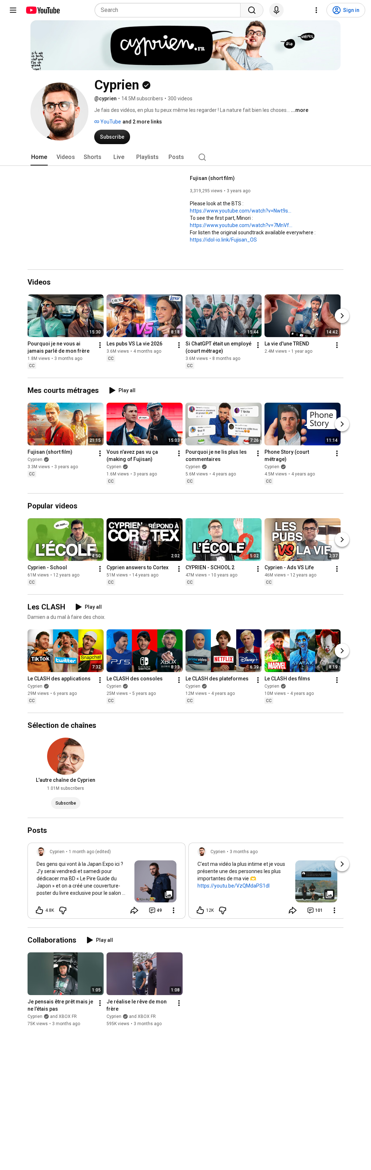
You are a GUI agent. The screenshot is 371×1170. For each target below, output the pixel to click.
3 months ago (244, 851)
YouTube (110, 122)
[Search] (251, 10)
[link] (106, 882)
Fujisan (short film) (212, 178)
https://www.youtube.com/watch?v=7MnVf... (241, 225)
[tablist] (185, 157)
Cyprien (35, 459)
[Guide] (13, 10)
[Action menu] (173, 910)
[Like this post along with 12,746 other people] (200, 910)
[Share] (134, 910)
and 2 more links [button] (142, 122)
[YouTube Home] (42, 10)
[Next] (342, 316)
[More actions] (100, 345)
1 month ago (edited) (90, 851)
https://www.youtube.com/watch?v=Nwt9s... (240, 211)
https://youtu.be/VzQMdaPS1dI (233, 886)
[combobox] (170, 10)
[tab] (39, 157)
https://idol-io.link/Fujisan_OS (223, 240)
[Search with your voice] (276, 10)
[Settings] (316, 10)
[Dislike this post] (62, 910)
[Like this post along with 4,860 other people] (39, 910)
